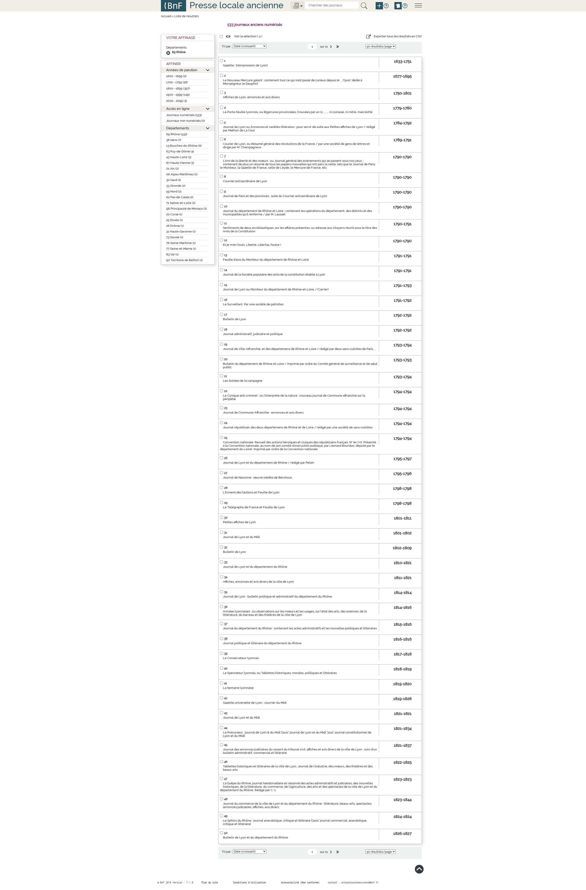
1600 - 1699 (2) (176, 76)
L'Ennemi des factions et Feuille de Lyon (251, 492)
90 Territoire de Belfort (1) (184, 260)
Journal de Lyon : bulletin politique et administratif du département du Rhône (277, 596)
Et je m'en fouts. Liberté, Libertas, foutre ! (252, 244)
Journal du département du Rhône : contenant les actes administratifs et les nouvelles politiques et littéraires (300, 628)
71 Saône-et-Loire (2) (180, 203)
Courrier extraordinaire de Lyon (245, 181)
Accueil (166, 16)
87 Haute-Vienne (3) (180, 163)
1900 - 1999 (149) (178, 94)
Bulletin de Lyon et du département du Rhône (255, 837)
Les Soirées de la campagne (242, 380)
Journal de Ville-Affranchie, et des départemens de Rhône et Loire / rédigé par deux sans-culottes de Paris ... (299, 349)
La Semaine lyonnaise (238, 688)
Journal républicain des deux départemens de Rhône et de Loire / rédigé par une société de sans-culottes (297, 427)
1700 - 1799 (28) (177, 82)
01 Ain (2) (172, 168)
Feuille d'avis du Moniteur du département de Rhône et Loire (266, 259)
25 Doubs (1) (174, 220)
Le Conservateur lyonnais (241, 658)
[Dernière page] (338, 46)
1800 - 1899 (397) (178, 88)
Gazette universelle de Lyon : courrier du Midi (254, 702)
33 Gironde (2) (175, 185)
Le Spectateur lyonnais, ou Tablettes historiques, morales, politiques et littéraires (280, 673)
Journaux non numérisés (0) (185, 120)
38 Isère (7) (173, 140)
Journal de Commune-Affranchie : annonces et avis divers (263, 412)
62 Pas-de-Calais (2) (179, 197)
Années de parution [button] (181, 70)
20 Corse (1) (174, 214)
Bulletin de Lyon (234, 319)
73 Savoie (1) (174, 237)
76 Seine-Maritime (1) (181, 243)
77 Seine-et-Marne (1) (181, 248)
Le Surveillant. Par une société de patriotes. (253, 304)
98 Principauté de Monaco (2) (186, 208)
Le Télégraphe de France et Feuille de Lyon (254, 507)
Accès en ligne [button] (178, 109)
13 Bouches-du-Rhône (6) (184, 145)
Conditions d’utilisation (249, 882)
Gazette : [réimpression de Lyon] (245, 65)
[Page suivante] (331, 46)
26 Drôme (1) (175, 225)
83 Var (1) (172, 254)
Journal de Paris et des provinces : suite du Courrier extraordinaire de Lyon (275, 196)
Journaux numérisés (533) (184, 115)
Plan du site (209, 882)
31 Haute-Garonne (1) (181, 231)
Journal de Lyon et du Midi (241, 537)
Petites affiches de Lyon (239, 522)
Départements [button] (177, 128)
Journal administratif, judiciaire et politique (253, 334)
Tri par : (227, 46)
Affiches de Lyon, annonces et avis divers (251, 97)
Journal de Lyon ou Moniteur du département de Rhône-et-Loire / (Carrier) (276, 289)
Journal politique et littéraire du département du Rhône (262, 643)
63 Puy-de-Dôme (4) (180, 151)
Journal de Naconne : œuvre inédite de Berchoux (257, 477)
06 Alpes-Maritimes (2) (182, 174)
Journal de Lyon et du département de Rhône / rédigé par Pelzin (268, 462)
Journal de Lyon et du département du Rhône (255, 566)
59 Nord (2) (174, 191)
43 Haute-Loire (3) (178, 157)
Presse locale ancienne (236, 5)
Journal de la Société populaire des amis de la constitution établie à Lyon (274, 274)
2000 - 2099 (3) (176, 101)
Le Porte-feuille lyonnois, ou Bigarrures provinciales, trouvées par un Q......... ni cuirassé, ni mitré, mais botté (297, 112)
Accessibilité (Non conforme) (300, 882)
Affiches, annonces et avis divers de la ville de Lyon (258, 581)
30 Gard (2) (173, 180)
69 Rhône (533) (176, 134)
